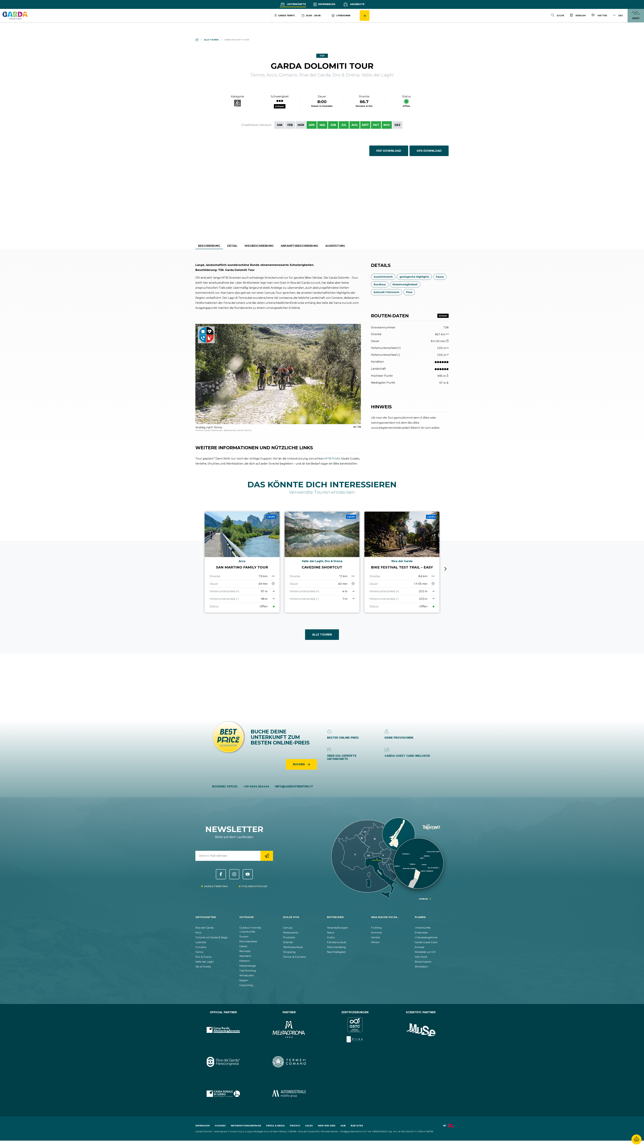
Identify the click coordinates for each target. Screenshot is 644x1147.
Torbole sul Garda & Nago (211, 937)
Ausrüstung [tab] (335, 245)
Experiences (326, 4)
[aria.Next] (352, 378)
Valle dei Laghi (204, 961)
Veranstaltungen (337, 927)
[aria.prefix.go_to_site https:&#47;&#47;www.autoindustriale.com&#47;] (289, 1094)
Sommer (376, 932)
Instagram (234, 874)
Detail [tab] (232, 245)
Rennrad (244, 951)
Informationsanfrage (246, 1125)
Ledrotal (200, 942)
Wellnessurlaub (293, 947)
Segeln (243, 980)
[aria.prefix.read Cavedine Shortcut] (322, 562)
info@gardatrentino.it (294, 786)
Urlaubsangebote (426, 937)
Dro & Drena (203, 956)
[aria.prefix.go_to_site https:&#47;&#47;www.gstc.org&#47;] (355, 1030)
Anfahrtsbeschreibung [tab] (299, 245)
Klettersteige (247, 965)
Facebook (221, 874)
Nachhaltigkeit (336, 952)
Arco (198, 932)
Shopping (289, 952)
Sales (309, 1125)
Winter (375, 942)
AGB (343, 1125)
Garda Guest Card (426, 942)
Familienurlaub (336, 942)
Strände (288, 942)
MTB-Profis (332, 458)
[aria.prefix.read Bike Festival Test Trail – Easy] (401, 562)
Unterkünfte (296, 4)
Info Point (421, 956)
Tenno (199, 952)
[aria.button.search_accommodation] (364, 15)
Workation (421, 966)
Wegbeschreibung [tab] (259, 245)
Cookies (220, 1125)
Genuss (287, 927)
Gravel (243, 946)
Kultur (331, 937)
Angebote (356, 4)
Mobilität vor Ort (425, 952)
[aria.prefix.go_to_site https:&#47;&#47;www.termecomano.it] (289, 1062)
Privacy (295, 1125)
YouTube (248, 874)
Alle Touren (322, 634)
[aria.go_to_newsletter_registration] (266, 856)
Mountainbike (248, 941)
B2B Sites (357, 1125)
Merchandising (336, 947)
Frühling (376, 927)
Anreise (419, 947)
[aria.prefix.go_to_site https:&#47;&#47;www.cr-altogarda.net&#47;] (223, 1030)
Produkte (289, 937)
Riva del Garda (204, 927)
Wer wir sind (326, 1125)
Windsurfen (246, 975)
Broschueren (423, 961)
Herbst (375, 937)
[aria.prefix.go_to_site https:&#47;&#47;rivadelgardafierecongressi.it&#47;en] (223, 1062)
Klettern (244, 960)
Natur (330, 932)
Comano (200, 947)
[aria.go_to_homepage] (15, 15)
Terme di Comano (294, 956)
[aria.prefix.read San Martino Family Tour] (242, 562)
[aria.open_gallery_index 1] (278, 374)
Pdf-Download (388, 150)
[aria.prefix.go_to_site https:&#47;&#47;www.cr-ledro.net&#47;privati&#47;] (223, 1094)
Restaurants (290, 932)
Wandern (245, 956)
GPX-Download (429, 150)
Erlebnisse (421, 932)
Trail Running (247, 970)
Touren (243, 936)
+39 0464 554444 (256, 786)
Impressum (202, 1125)
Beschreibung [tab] (209, 245)
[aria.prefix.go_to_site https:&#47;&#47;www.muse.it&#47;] (421, 1030)
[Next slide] (445, 568)
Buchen (299, 764)
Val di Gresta (203, 966)
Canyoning (246, 985)
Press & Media (275, 1125)
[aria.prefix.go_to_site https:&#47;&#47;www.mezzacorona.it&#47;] (289, 1030)
